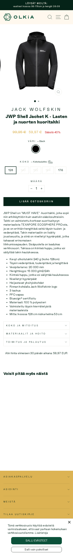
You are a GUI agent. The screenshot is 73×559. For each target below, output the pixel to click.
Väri (36, 141)
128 (10, 170)
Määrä (37, 181)
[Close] (69, 522)
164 (48, 170)
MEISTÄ (9, 501)
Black (36, 149)
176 (60, 170)
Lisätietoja (41, 532)
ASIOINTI (11, 489)
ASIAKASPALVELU (18, 476)
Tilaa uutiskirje (18, 514)
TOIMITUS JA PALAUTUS (26, 342)
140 (23, 170)
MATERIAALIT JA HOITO (26, 333)
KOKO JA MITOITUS (22, 325)
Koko (33, 161)
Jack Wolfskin (37, 109)
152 (35, 170)
